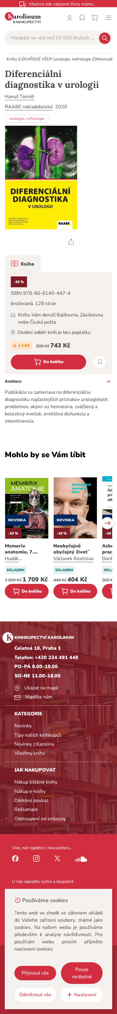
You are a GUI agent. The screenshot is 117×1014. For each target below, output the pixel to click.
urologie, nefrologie (73, 59)
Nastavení (85, 994)
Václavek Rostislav (73, 558)
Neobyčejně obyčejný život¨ (71, 549)
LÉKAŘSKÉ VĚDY (36, 59)
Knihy (12, 59)
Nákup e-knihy (30, 791)
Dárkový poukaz (31, 800)
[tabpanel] (58, 323)
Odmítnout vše (35, 994)
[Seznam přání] (82, 18)
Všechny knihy (29, 753)
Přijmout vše (35, 973)
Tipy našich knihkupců (37, 735)
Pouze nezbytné (82, 973)
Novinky (23, 726)
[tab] (22, 263)
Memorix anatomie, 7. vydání (19, 549)
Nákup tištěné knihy (35, 782)
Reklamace (26, 809)
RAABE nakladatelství (29, 106)
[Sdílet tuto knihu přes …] (71, 242)
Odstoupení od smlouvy (40, 818)
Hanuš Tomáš (19, 96)
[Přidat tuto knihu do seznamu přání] (99, 362)
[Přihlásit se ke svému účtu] (69, 18)
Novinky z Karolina (34, 744)
